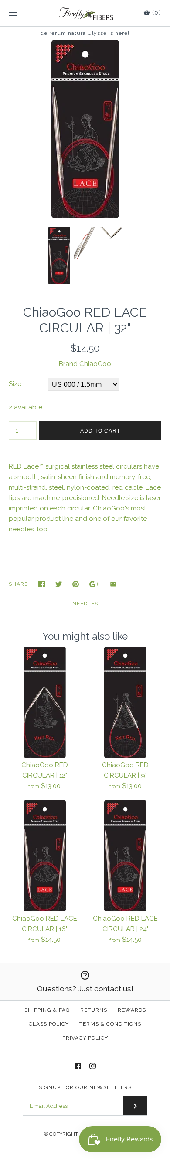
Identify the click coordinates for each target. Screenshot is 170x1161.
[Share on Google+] (94, 584)
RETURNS (93, 1010)
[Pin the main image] (75, 584)
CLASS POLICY (49, 1024)
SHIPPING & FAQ (47, 1010)
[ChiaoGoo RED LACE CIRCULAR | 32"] (85, 45)
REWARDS (132, 1010)
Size (15, 384)
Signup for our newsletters (85, 1087)
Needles (85, 604)
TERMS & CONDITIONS (110, 1024)
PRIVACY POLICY (85, 1038)
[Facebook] (78, 1066)
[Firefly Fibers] (85, 13)
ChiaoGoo (95, 364)
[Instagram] (92, 1066)
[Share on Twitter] (58, 584)
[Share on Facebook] (41, 584)
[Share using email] (113, 584)
